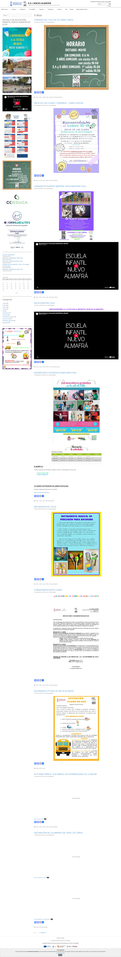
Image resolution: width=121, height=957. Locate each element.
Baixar (45, 819)
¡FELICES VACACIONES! (8, 254)
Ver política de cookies (60, 953)
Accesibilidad (76, 943)
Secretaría (14, 9)
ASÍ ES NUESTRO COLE (44, 303)
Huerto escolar (6, 318)
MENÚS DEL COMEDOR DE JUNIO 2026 (13, 258)
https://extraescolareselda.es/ (41, 492)
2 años (36, 97)
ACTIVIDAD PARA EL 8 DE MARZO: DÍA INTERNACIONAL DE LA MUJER (65, 774)
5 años (47, 97)
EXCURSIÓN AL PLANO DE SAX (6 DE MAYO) (54, 691)
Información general (58, 97)
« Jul (16, 293)
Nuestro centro (4, 9)
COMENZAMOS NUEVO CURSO (48, 590)
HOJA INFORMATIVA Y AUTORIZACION (42, 919)
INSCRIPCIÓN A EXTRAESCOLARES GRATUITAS (55, 373)
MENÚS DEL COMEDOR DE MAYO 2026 (13, 261)
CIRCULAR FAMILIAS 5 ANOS (40, 877)
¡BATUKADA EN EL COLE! (45, 507)
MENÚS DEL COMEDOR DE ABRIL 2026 (12, 269)
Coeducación (50, 9)
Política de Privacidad (51, 943)
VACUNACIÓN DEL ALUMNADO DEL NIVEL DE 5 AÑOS (58, 833)
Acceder (109, 6)
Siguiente (44, 932)
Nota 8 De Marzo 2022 (38, 819)
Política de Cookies (60, 943)
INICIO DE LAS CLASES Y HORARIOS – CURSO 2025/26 (58, 103)
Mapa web (66, 943)
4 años (43, 97)
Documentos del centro (8, 316)
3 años (40, 97)
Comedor (59, 9)
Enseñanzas (22, 9)
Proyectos (41, 9)
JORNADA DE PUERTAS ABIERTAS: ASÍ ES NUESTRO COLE (60, 186)
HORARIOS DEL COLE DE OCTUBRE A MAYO (53, 20)
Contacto (71, 9)
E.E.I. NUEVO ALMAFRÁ (39, 3)
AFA (66, 9)
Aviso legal (44, 943)
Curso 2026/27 (32, 9)
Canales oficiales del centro (81, 9)
